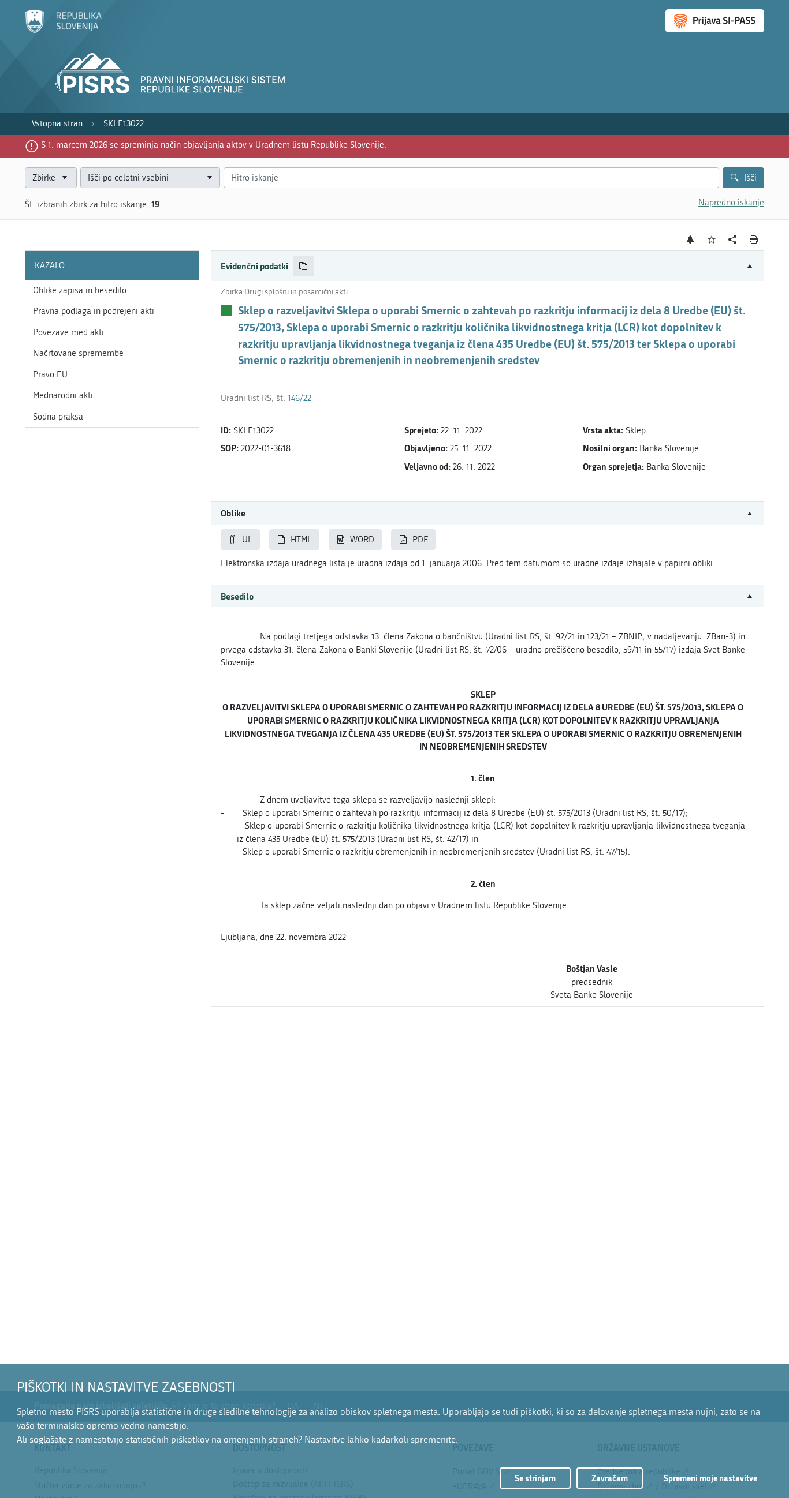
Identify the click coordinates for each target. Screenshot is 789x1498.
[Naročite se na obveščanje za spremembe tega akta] (690, 239)
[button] (487, 266)
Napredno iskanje (731, 202)
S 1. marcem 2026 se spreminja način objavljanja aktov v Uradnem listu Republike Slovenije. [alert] (213, 145)
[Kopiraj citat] (303, 266)
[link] (57, 124)
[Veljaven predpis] (226, 310)
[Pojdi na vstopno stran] (63, 30)
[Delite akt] (732, 239)
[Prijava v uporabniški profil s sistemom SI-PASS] (714, 20)
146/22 (299, 398)
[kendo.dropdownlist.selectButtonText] (209, 178)
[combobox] (150, 178)
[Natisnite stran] (754, 239)
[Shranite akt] (712, 239)
